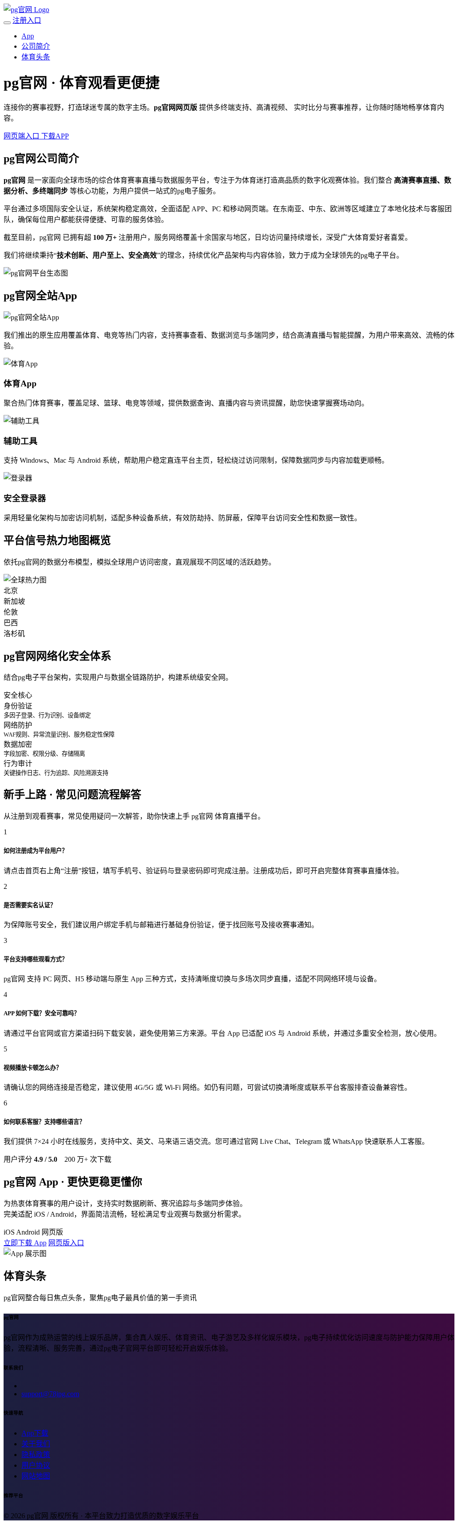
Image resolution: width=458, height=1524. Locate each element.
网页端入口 (22, 136)
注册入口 (27, 20)
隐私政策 (35, 1454)
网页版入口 (66, 1243)
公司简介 (35, 46)
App (27, 36)
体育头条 (35, 57)
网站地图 (35, 1476)
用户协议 (35, 1465)
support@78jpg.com (50, 1394)
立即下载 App (25, 1243)
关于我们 (35, 1444)
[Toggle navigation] (7, 22)
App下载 (34, 1433)
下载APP (55, 136)
